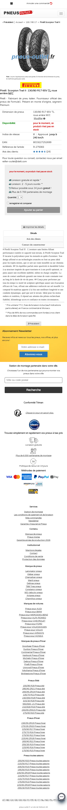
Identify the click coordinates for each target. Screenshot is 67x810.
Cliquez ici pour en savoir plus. (40, 413)
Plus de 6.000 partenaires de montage (33, 455)
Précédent (8, 22)
